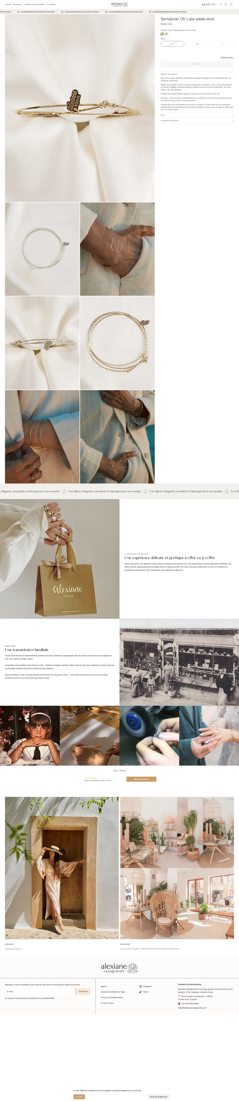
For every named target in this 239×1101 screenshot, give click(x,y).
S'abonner (83, 991)
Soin (163, 115)
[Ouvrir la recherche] (220, 4)
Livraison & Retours (170, 120)
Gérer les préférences (158, 1097)
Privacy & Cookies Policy (112, 997)
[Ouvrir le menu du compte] (226, 4)
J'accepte (79, 1097)
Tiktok (145, 992)
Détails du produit (169, 74)
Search (104, 986)
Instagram (147, 986)
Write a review (141, 779)
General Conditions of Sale (113, 992)
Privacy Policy (107, 1003)
